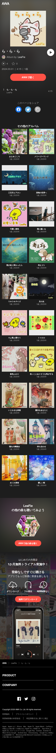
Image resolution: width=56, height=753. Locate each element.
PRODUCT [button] (9, 675)
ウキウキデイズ (14, 301)
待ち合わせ (41, 446)
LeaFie (21, 57)
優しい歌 (41, 482)
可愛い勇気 (14, 229)
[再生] (50, 52)
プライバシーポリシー (25, 714)
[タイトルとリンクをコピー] (38, 109)
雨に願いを (41, 229)
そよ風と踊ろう (14, 337)
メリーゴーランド (41, 156)
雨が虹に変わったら (14, 265)
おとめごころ (14, 156)
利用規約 (6, 714)
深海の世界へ (41, 192)
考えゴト (41, 265)
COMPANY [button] (9, 685)
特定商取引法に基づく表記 (37, 718)
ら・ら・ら (25, 663)
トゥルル (41, 337)
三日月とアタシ (14, 192)
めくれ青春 (14, 482)
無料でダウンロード (28, 599)
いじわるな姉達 (14, 410)
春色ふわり (14, 374)
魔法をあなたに (41, 410)
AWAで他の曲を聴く (28, 543)
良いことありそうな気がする (41, 374)
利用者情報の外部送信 (11, 718)
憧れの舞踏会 (14, 446)
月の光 (41, 301)
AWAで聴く (28, 77)
